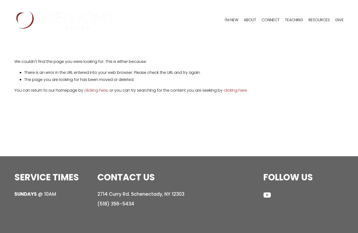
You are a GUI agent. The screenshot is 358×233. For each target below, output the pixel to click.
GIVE (339, 20)
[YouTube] (267, 195)
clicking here (96, 90)
